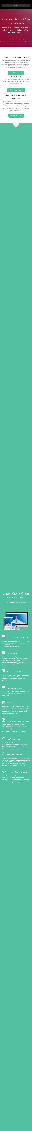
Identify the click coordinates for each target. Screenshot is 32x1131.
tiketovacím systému (22, 748)
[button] (16, 73)
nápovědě (19, 746)
